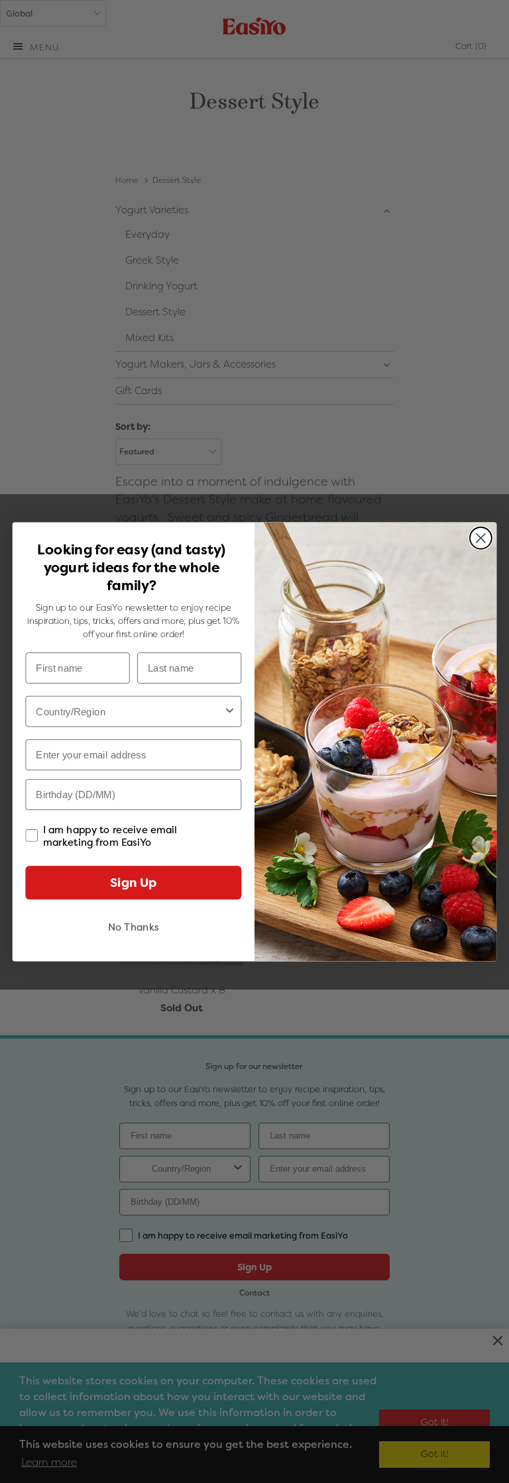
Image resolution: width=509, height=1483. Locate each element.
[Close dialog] (481, 537)
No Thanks (133, 926)
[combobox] (129, 711)
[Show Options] (229, 711)
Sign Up (133, 882)
